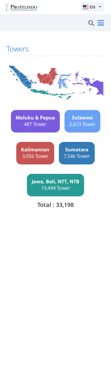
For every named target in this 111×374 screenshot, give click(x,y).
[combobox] (92, 7)
